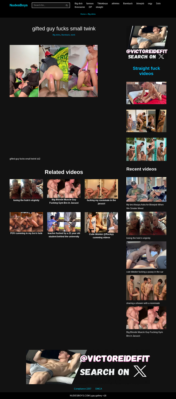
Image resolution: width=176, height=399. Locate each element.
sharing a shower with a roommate (143, 303)
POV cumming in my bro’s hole (26, 233)
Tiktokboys (102, 3)
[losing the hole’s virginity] (146, 224)
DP (90, 7)
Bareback (128, 3)
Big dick (78, 3)
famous (90, 3)
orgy (150, 3)
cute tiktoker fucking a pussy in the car (144, 272)
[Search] (67, 5)
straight (99, 7)
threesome (80, 7)
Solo (158, 3)
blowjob (140, 3)
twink (73, 35)
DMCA (98, 389)
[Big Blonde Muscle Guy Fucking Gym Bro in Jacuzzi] (146, 318)
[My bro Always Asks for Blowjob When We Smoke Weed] (146, 190)
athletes (115, 3)
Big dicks (92, 14)
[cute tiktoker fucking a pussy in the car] (146, 255)
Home (83, 14)
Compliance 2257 (82, 389)
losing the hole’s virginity (26, 200)
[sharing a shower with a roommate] (146, 288)
